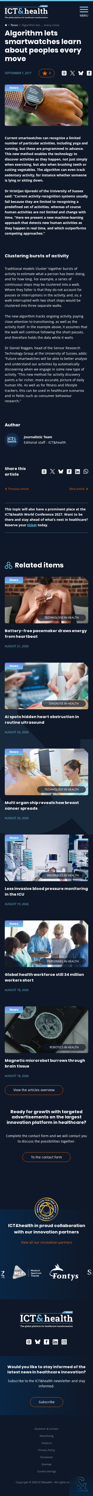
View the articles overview (34, 1090)
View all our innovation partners (46, 1242)
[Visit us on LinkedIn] (55, 1341)
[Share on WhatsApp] (85, 471)
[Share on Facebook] (89, 73)
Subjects (46, 1443)
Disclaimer (46, 1457)
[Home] (6, 25)
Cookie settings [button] (46, 1471)
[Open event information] (81, 1484)
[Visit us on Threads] (28, 1341)
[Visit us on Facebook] (46, 1341)
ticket (32, 525)
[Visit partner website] (20, 1272)
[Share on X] (72, 73)
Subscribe (47, 1402)
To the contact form (46, 1157)
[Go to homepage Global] (26, 12)
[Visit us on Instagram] (64, 1341)
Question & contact (46, 1428)
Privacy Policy (46, 1450)
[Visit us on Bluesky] (37, 1341)
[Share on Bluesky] (80, 73)
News (14, 25)
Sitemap (46, 1464)
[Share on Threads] (64, 73)
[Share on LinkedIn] (77, 471)
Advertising (46, 1436)
